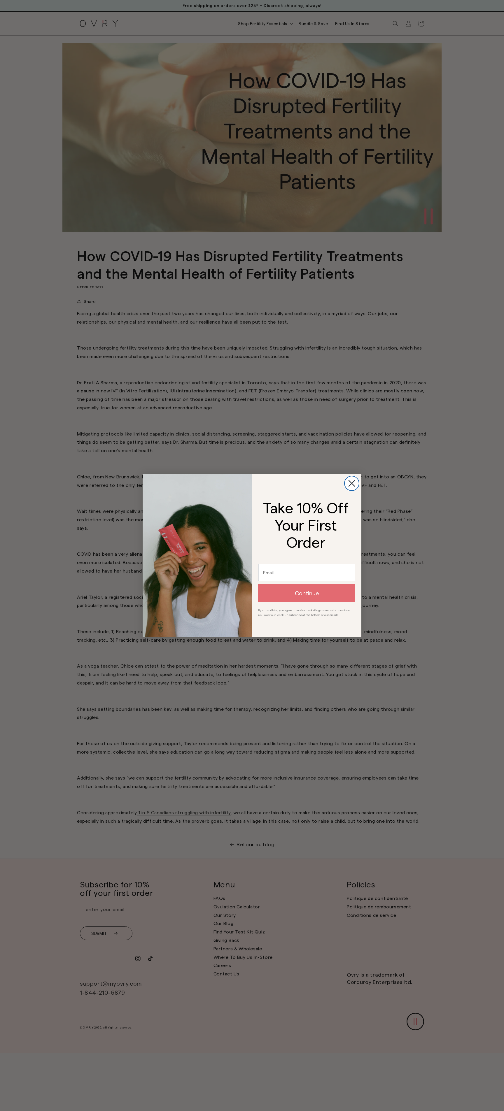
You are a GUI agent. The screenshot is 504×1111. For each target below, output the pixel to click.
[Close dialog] (351, 483)
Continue (307, 592)
